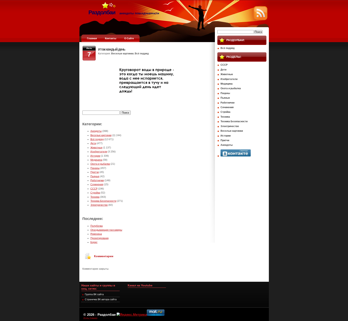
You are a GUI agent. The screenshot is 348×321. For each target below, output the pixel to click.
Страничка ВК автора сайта (101, 299)
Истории (95, 155)
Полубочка (96, 226)
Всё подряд (142, 53)
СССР (93, 188)
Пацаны (95, 168)
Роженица (96, 234)
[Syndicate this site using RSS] (260, 19)
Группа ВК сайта (94, 294)
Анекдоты (96, 131)
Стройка (95, 192)
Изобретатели (98, 151)
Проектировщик (99, 238)
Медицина (96, 159)
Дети (93, 143)
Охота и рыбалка (100, 164)
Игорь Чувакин (90, 318)
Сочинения (96, 184)
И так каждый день (111, 49)
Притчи (94, 172)
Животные (96, 147)
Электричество (99, 205)
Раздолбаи (106, 315)
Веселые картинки (122, 53)
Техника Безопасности (103, 201)
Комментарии (103, 256)
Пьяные (94, 176)
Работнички (97, 180)
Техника (94, 197)
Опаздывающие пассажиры (106, 230)
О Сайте (129, 38)
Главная (92, 38)
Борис (93, 242)
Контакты (110, 38)
